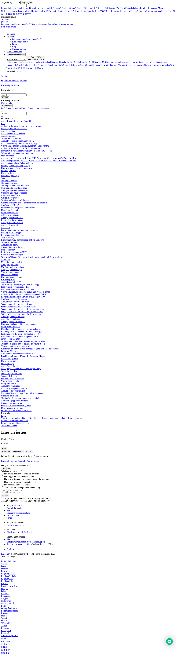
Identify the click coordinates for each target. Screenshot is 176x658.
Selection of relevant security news (16, 405)
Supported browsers (9, 242)
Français (129, 8)
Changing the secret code (12, 217)
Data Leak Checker (9, 274)
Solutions (11, 34)
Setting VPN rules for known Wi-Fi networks (21, 314)
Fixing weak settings (10, 361)
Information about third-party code (16, 423)
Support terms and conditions (19, 544)
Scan (3, 178)
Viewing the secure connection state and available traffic (25, 292)
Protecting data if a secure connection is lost (20, 334)
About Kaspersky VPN (11, 282)
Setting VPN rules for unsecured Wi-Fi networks (22, 311)
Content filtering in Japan (12, 247)
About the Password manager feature (17, 354)
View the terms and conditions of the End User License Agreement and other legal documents (41, 418)
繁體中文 (27, 14)
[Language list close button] (2, 559)
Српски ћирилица (147, 11)
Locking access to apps (11, 232)
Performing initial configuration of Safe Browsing (22, 240)
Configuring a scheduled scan (14, 188)
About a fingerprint (9, 225)
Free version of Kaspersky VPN (15, 287)
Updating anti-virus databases (14, 128)
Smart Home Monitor (10, 339)
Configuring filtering (10, 264)
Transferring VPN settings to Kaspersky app (20, 284)
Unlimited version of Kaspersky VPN (17, 289)
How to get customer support (13, 408)
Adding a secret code (10, 215)
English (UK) (82, 8)
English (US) (94, 8)
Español (104, 8)
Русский (134, 11)
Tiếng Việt (99, 11)
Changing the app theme (11, 403)
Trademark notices (9, 425)
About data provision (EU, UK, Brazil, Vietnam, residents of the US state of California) (39, 160)
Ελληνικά (115, 11)
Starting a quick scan (10, 183)
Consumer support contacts (18, 513)
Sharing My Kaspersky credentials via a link (20, 398)
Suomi (83, 11)
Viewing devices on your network (16, 346)
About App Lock (8, 136)
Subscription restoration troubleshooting (18, 153)
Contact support (66, 24)
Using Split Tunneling (10, 326)
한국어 (14, 68)
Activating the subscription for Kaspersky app (21, 126)
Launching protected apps (12, 235)
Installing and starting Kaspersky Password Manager (24, 356)
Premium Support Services (12, 378)
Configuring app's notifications (14, 401)
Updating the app (8, 173)
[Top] (2, 656)
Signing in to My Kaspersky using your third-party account (26, 151)
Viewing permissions (10, 272)
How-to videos (13, 515)
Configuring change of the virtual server (18, 324)
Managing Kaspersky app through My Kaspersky (22, 393)
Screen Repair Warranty (11, 373)
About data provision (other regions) (17, 163)
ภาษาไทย (167, 11)
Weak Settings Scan (9, 358)
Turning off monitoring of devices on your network (23, 344)
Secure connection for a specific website (18, 306)
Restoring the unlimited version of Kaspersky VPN (23, 297)
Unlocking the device (10, 210)
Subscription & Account (11, 138)
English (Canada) (53, 8)
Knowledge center (39, 24)
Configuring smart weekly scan (14, 190)
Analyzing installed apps (11, 269)
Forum (51, 24)
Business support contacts (18, 525)
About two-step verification (13, 391)
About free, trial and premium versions (18, 141)
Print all (29, 451)
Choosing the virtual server (12, 316)
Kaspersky (6, 554)
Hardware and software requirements (17, 168)
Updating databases (9, 396)
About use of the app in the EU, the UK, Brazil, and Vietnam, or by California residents (39, 158)
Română (70, 11)
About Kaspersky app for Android (16, 121)
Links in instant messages (12, 255)
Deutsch (32, 8)
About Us (11, 539)
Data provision (7, 156)
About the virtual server (11, 319)
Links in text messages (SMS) (14, 252)
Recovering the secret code (12, 220)
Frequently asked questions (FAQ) (16, 24)
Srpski (77, 11)
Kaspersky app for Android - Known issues (20, 461)
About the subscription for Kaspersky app (19, 143)
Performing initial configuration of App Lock (20, 230)
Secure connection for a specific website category (22, 309)
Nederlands (6, 11)
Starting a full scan (9, 180)
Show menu (7, 106)
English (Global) (68, 8)
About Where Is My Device (13, 133)
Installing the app (8, 170)
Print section (18, 451)
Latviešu (144, 8)
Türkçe (107, 11)
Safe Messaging (8, 250)
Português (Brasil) (40, 11)
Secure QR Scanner (9, 376)
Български (125, 11)
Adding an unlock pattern (12, 222)
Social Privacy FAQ (10, 371)
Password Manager (9, 351)
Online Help (6, 103)
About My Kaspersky (10, 386)
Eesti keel (41, 8)
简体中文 (17, 14)
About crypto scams (9, 245)
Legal (3, 415)
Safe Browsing (7, 237)
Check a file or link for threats (19, 532)
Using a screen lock (9, 212)
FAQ (3, 123)
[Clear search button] (2, 116)
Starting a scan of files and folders (15, 185)
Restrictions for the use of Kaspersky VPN (19, 336)
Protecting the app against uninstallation (18, 208)
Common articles (13, 108)
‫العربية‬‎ (159, 11)
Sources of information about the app (17, 410)
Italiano (136, 8)
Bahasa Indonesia (8, 8)
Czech (19, 8)
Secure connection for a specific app (16, 304)
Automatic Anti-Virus (10, 195)
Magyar (161, 8)
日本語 (9, 14)
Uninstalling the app (10, 175)
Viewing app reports (10, 381)
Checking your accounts (11, 277)
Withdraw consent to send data (14, 420)
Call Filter (5, 259)
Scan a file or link (14, 51)
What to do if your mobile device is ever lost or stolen (24, 203)
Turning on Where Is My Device (15, 200)
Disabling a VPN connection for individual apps (22, 329)
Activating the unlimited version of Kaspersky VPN (23, 294)
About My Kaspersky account (14, 388)
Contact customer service (38, 108)
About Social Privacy (10, 366)
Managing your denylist (11, 262)
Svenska (90, 11)
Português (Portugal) (57, 11)
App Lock (5, 227)
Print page (6, 451)
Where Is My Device (10, 198)
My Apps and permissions (12, 267)
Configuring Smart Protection (14, 299)
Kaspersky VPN (8, 279)
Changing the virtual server (13, 321)
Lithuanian (152, 8)
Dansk (26, 8)
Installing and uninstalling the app (15, 165)
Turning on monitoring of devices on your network (23, 341)
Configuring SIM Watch (11, 205)
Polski (29, 11)
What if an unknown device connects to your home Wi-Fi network (30, 349)
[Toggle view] (2, 111)
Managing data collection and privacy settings (21, 368)
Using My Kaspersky (10, 383)
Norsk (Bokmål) (19, 11)
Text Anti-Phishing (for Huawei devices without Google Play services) (31, 257)
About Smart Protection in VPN (15, 302)
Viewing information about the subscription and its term (25, 146)
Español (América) (116, 8)
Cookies (10, 549)
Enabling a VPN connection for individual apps (21, 331)
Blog (56, 24)
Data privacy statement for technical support (26, 542)
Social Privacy (7, 363)
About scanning (8, 131)
